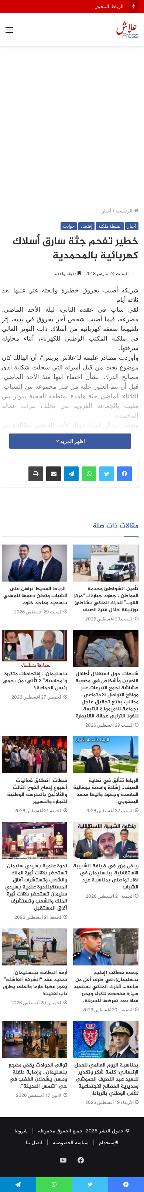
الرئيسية (125, 211)
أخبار (107, 211)
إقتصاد (86, 226)
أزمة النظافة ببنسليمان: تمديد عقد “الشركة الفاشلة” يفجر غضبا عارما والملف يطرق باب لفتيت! (35, 983)
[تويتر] (106, 473)
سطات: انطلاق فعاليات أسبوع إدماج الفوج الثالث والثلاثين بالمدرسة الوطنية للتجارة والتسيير (37, 791)
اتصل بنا (34, 1142)
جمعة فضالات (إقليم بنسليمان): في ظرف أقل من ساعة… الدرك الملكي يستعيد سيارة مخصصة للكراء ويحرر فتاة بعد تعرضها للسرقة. (105, 986)
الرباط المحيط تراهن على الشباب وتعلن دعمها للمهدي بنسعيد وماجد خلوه (35, 596)
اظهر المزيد (72, 441)
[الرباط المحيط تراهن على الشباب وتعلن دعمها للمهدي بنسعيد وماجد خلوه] (34, 563)
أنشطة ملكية (109, 226)
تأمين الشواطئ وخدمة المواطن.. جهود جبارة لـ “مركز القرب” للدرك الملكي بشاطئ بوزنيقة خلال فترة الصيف (106, 599)
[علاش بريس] (127, 30)
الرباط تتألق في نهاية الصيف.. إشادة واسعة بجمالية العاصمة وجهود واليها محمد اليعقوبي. (105, 791)
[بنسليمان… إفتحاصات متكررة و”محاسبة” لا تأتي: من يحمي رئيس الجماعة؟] (34, 648)
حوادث (69, 226)
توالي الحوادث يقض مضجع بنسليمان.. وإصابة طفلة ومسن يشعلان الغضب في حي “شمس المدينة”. (37, 1076)
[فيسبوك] (124, 473)
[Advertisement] (72, 129)
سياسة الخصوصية (71, 1142)
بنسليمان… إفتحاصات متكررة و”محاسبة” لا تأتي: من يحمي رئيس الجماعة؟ (35, 681)
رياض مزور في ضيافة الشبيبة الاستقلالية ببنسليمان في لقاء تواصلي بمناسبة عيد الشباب (105, 876)
